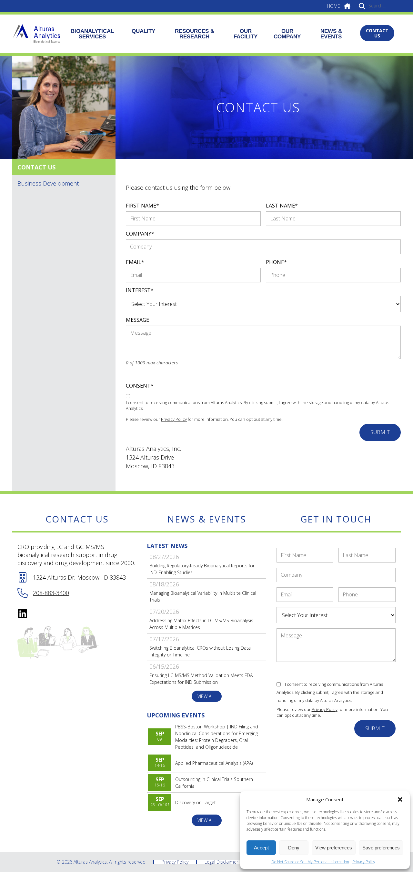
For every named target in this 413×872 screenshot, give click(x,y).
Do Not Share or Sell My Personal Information (310, 862)
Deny (293, 847)
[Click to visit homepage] (36, 34)
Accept (261, 847)
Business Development (48, 183)
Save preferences (381, 847)
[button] (400, 799)
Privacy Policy (363, 862)
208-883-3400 (51, 593)
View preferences (333, 847)
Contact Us (36, 167)
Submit (380, 432)
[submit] (362, 6)
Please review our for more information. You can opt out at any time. (204, 419)
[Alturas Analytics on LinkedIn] (22, 613)
